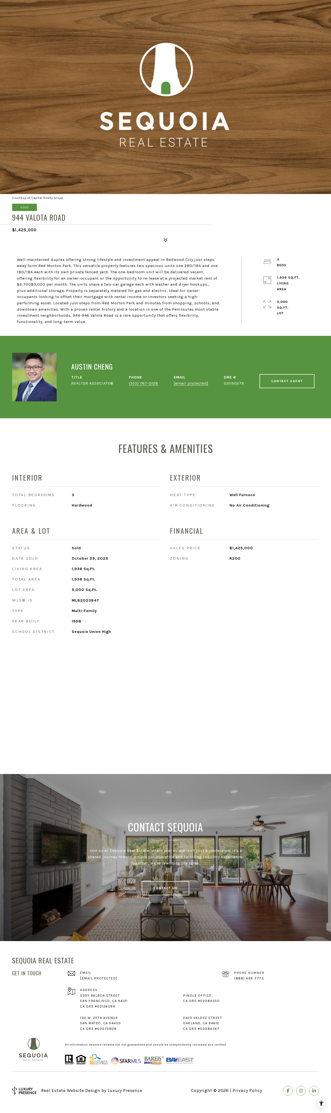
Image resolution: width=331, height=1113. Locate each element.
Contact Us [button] (165, 888)
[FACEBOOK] (288, 1091)
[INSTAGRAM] (301, 1091)
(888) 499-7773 (249, 978)
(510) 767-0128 (143, 383)
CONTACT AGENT (287, 381)
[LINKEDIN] (314, 1091)
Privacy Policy (247, 1090)
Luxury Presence (125, 1090)
